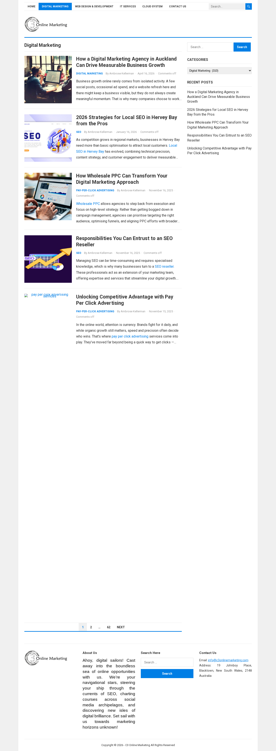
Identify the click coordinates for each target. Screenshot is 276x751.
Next (121, 627)
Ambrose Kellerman (121, 73)
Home (31, 6)
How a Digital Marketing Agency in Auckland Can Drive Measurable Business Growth (126, 62)
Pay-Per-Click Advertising (95, 190)
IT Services (128, 6)
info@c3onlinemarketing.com (228, 660)
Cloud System (152, 6)
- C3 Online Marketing (137, 745)
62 (108, 627)
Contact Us (177, 6)
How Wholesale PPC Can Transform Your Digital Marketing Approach (122, 179)
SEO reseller (164, 266)
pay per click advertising (130, 336)
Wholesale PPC (88, 204)
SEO (78, 132)
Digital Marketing (55, 6)
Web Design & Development (94, 6)
